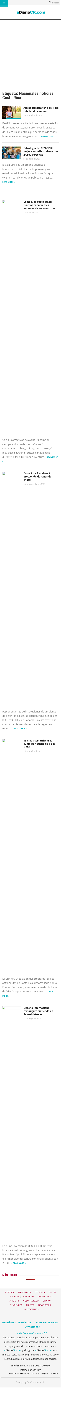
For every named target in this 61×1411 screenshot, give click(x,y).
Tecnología (44, 1296)
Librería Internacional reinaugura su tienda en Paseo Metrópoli (38, 1011)
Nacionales (24, 1292)
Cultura (14, 1296)
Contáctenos (31, 1309)
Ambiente (14, 1300)
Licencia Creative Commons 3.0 (30, 1333)
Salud (52, 1292)
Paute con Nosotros (47, 1322)
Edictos (30, 1305)
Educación (28, 1296)
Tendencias (16, 1305)
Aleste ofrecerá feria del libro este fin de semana (40, 109)
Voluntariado (31, 1300)
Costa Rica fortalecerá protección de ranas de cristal (37, 477)
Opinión (47, 1300)
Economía (40, 1292)
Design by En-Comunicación (30, 1382)
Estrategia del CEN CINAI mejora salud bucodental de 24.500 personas (40, 151)
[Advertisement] (30, 52)
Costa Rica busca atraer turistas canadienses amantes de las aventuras (39, 205)
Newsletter (44, 1305)
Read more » (47, 136)
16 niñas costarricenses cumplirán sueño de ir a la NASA (39, 744)
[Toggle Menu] (4, 3)
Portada (9, 1292)
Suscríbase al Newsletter (16, 1322)
